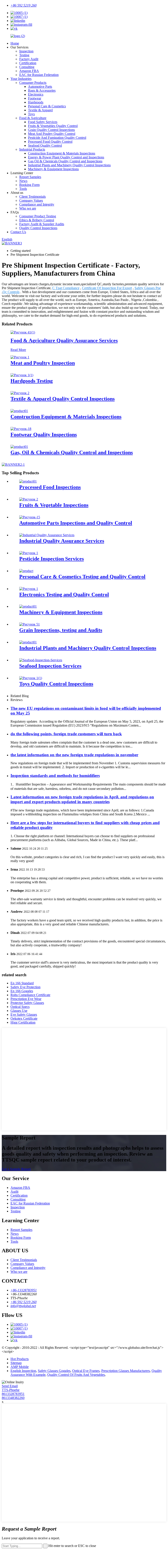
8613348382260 (13, 1398)
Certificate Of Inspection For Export (107, 288)
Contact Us (18, 232)
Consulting (26, 67)
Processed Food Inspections (50, 487)
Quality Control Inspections (38, 228)
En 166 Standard (22, 983)
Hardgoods (35, 102)
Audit (14, 1191)
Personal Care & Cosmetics (47, 106)
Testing (24, 55)
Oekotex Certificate (23, 1018)
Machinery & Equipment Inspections (53, 169)
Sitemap (16, 1363)
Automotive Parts (40, 86)
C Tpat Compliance (65, 288)
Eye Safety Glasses (23, 1014)
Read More (18, 350)
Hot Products (19, 1359)
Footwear (34, 98)
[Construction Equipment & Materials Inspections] (19, 411)
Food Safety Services (42, 122)
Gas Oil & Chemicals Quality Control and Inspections (65, 161)
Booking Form (29, 185)
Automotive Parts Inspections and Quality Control (75, 523)
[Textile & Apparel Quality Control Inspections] (19, 393)
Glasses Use (18, 1010)
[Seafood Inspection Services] (40, 660)
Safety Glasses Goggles (54, 1371)
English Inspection (23, 1371)
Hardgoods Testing (31, 381)
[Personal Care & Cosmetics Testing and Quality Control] (26, 571)
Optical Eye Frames (86, 1371)
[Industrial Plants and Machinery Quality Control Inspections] (28, 642)
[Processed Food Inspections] (28, 481)
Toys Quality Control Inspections (56, 684)
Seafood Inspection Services (50, 666)
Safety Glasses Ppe (148, 288)
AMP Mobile (19, 1367)
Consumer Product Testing (37, 216)
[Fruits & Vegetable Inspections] (28, 499)
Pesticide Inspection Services (51, 559)
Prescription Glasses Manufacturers (125, 1371)
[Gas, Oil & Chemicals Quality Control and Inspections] (19, 447)
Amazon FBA (29, 71)
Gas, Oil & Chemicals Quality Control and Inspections (71, 452)
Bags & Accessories (42, 90)
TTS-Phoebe (10, 1390)
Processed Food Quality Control (50, 141)
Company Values (31, 200)
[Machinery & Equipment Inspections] (28, 606)
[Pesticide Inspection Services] (28, 553)
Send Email (10, 1386)
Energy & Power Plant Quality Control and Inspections (66, 157)
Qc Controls (11, 292)
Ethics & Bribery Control (36, 220)
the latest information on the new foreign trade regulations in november (74, 755)
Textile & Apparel (40, 110)
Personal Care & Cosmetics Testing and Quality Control (82, 576)
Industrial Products (32, 149)
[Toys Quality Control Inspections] (30, 678)
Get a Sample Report (16, 1169)
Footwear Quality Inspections (43, 434)
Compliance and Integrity (36, 204)
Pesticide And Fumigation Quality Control (57, 137)
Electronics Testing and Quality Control (64, 594)
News (23, 181)
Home (14, 43)
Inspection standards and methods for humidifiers (55, 775)
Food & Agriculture (32, 118)
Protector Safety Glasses (27, 1003)
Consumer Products (32, 82)
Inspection (26, 51)
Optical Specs (20, 1007)
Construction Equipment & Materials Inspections (61, 153)
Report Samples (30, 177)
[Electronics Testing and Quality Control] (28, 589)
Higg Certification (22, 1022)
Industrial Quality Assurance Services (61, 541)
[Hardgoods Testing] (21, 375)
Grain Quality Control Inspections (51, 130)
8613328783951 (13, 1394)
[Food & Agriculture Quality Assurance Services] (22, 332)
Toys (31, 114)
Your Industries (21, 79)
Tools (23, 189)
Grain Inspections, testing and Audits (60, 630)
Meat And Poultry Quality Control (51, 134)
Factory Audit (28, 59)
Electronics (35, 94)
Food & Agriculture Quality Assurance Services (64, 340)
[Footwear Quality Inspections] (20, 429)
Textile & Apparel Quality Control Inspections (62, 399)
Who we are (27, 208)
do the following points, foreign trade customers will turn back (66, 734)
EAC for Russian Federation (39, 75)
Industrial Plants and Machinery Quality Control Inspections (69, 165)
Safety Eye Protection (25, 987)
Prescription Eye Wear (25, 999)
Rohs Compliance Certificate (30, 995)
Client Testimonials (32, 196)
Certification (27, 63)
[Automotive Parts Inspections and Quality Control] (29, 517)
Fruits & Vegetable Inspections (53, 505)
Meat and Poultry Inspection (42, 363)
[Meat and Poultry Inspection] (19, 357)
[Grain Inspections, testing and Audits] (29, 624)
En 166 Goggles (21, 991)
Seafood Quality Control (45, 145)
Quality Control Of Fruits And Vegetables (76, 1374)
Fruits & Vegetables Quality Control (53, 126)
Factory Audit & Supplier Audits (41, 224)
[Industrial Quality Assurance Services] (46, 535)
